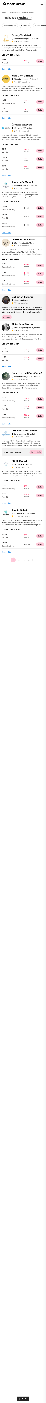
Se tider (6, 317)
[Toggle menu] (42, 4)
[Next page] (38, 560)
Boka (40, 61)
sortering (32, 12)
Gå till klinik (36, 452)
